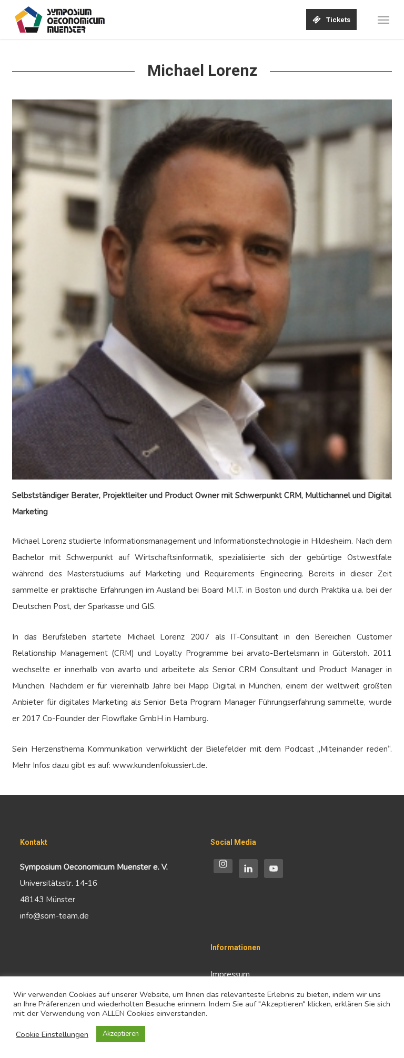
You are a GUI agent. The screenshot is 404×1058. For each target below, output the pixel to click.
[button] (383, 19)
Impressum (230, 974)
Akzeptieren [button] (121, 1034)
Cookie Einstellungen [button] (52, 1034)
